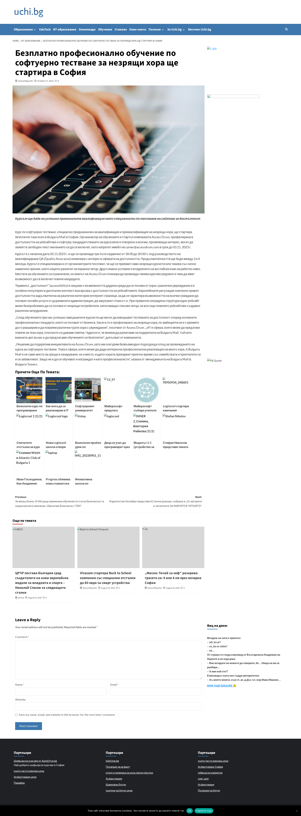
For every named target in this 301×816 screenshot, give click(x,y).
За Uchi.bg (174, 29)
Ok (189, 810)
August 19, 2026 (108, 588)
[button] (286, 29)
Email (114, 684)
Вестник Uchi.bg (199, 29)
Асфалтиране (114, 778)
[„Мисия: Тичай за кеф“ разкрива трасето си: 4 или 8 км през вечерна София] (173, 547)
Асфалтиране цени (25, 776)
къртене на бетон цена (119, 790)
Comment (22, 636)
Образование (23, 29)
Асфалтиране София (210, 766)
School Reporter (25, 81)
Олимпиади (87, 29)
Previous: (59, 501)
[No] (296, 811)
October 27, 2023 (45, 81)
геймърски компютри (210, 772)
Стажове (121, 29)
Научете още (204, 810)
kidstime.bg (112, 760)
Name (19, 684)
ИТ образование (64, 29)
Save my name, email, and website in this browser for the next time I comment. (67, 714)
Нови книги (137, 29)
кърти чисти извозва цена (29, 770)
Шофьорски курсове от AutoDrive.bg (35, 760)
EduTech (45, 29)
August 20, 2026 (35, 597)
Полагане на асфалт (118, 766)
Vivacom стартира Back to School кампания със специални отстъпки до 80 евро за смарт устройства (108, 578)
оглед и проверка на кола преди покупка (129, 772)
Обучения (105, 29)
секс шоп (203, 778)
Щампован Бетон (116, 784)
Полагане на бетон (209, 790)
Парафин (19, 782)
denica (21, 597)
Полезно (155, 29)
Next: (155, 501)
